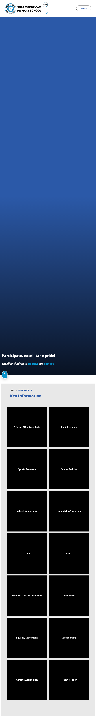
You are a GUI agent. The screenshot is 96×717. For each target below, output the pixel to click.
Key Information (25, 390)
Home (12, 390)
